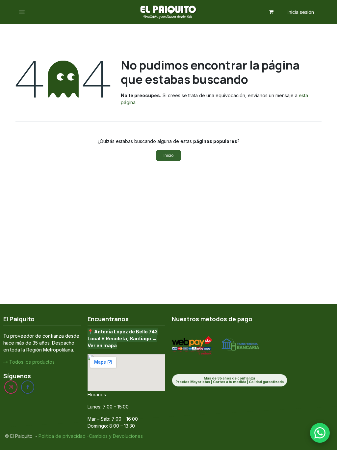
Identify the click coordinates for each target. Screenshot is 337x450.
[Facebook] (27, 387)
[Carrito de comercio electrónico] (271, 12)
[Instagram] (10, 387)
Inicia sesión (301, 12)
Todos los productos (31, 362)
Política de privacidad (61, 436)
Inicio (169, 155)
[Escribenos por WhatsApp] (320, 433)
